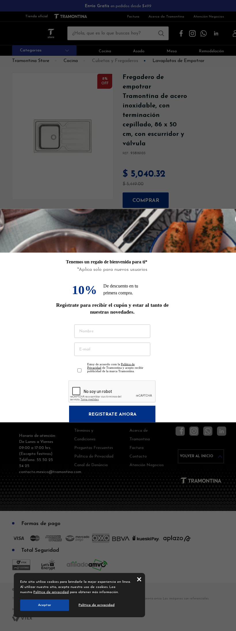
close (139, 579)
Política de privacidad (51, 592)
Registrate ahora (112, 414)
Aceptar (44, 605)
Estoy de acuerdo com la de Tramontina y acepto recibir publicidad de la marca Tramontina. (115, 367)
